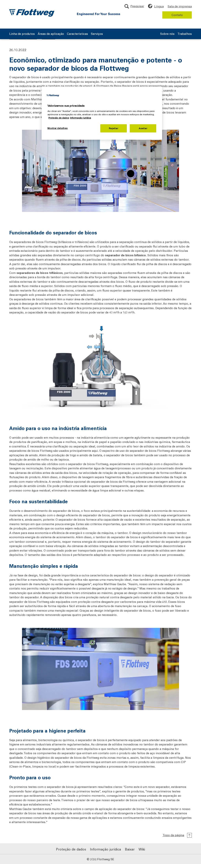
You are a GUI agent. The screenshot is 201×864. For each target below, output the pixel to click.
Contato (177, 15)
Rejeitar (113, 128)
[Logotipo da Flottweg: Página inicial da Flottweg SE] (31, 13)
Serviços (97, 34)
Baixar (130, 849)
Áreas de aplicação (51, 34)
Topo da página (173, 835)
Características (77, 34)
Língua (159, 6)
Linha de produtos (22, 34)
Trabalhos (184, 34)
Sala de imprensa (180, 6)
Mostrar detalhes (58, 128)
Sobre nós (167, 34)
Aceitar (143, 128)
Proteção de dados (71, 849)
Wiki (142, 849)
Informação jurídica (105, 849)
